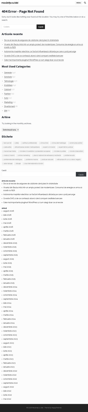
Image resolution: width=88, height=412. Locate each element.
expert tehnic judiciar (66, 147)
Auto (6, 98)
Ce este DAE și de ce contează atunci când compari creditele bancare (33, 56)
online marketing (24, 155)
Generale (8, 72)
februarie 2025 (9, 279)
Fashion (7, 94)
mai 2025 (7, 267)
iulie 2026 (7, 215)
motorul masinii (9, 155)
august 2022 (8, 387)
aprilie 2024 (8, 311)
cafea (17, 143)
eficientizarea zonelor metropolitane (27, 147)
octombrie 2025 (10, 251)
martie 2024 (8, 315)
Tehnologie (9, 81)
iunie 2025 (7, 263)
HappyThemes (57, 408)
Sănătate (8, 77)
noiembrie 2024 (9, 291)
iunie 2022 (7, 395)
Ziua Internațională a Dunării (33, 163)
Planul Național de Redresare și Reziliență (47, 155)
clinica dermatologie (59, 143)
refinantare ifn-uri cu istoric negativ (69, 159)
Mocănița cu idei (37, 408)
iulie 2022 (7, 391)
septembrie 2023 (10, 339)
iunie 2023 (7, 351)
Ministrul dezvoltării (76, 151)
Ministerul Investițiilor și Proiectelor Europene (35, 151)
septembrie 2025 (10, 255)
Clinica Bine (44, 143)
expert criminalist (49, 147)
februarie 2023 (9, 363)
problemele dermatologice (13, 159)
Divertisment (9, 106)
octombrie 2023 (10, 335)
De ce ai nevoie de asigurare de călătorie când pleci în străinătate (31, 40)
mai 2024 (7, 307)
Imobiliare (8, 85)
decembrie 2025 (10, 243)
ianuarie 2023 (8, 367)
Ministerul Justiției (60, 151)
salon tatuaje (8, 163)
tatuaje (18, 163)
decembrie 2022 (10, 371)
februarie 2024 (9, 319)
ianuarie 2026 (9, 239)
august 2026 (8, 211)
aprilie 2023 (8, 355)
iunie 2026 (7, 219)
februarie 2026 (9, 235)
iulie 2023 (7, 347)
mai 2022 (7, 399)
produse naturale (47, 159)
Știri (5, 111)
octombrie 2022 (10, 379)
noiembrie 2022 (9, 375)
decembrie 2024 (10, 287)
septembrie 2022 (10, 383)
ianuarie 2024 (9, 323)
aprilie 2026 (8, 227)
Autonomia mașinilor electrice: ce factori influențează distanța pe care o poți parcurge (40, 51)
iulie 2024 (7, 303)
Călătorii (7, 89)
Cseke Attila (7, 147)
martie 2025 (8, 275)
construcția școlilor (76, 143)
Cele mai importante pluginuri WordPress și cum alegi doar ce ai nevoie (34, 60)
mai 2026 (7, 223)
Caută (4, 170)
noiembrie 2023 (9, 331)
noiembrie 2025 (9, 247)
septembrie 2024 (10, 299)
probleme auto (70, 155)
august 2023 (8, 343)
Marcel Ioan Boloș (10, 151)
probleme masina (32, 159)
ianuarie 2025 (8, 283)
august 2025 (8, 259)
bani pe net (7, 143)
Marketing (8, 102)
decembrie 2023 (10, 327)
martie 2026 (8, 231)
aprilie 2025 (8, 271)
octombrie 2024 (10, 295)
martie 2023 (8, 359)
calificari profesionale (29, 143)
